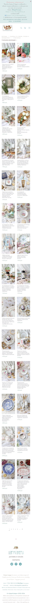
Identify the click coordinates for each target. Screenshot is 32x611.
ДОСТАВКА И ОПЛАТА (16, 557)
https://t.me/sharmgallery (15, 12)
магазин (4, 36)
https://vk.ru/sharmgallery (16, 15)
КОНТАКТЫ (16, 560)
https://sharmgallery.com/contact (22, 589)
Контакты (10, 589)
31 (22, 529)
